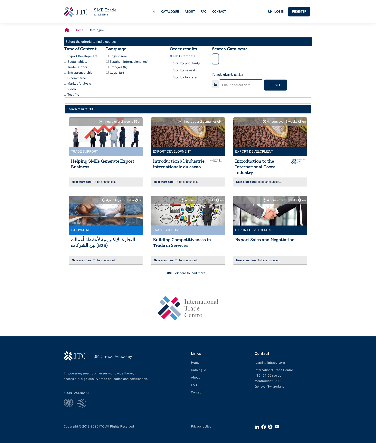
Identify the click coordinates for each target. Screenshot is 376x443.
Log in (279, 11)
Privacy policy (201, 426)
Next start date (184, 56)
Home (195, 362)
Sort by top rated (185, 77)
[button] (269, 11)
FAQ (203, 11)
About (190, 11)
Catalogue (170, 11)
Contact (219, 11)
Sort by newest (184, 70)
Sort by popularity (186, 63)
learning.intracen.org (270, 362)
